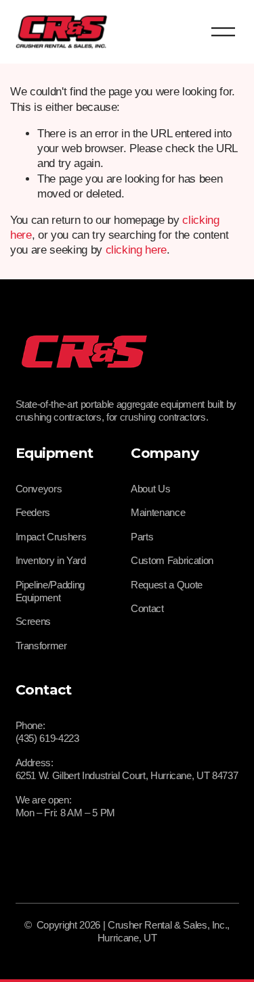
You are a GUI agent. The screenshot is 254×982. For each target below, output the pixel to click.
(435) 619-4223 (47, 738)
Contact (147, 608)
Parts (142, 536)
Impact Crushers (51, 536)
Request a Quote (167, 584)
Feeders (33, 512)
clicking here (136, 249)
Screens (33, 621)
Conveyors (39, 488)
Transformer (41, 645)
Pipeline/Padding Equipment (50, 591)
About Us (150, 488)
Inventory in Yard (51, 560)
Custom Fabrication (172, 560)
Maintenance (158, 512)
